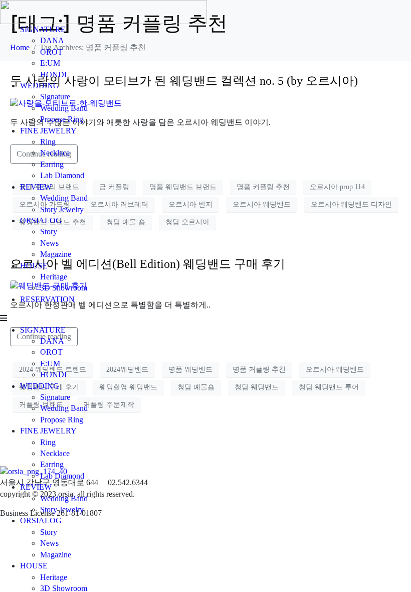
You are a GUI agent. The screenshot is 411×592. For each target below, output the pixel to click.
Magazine (55, 254)
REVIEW (36, 187)
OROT (51, 52)
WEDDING (39, 85)
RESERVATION (47, 299)
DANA (52, 40)
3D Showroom (63, 287)
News (49, 243)
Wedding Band (64, 108)
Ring (48, 141)
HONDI (53, 74)
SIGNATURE (43, 29)
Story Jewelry (62, 209)
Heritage (53, 276)
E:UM (50, 63)
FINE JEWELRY (48, 130)
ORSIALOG (41, 220)
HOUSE (34, 265)
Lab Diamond (62, 175)
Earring (52, 164)
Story (48, 231)
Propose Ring (61, 119)
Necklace (55, 153)
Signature (55, 96)
